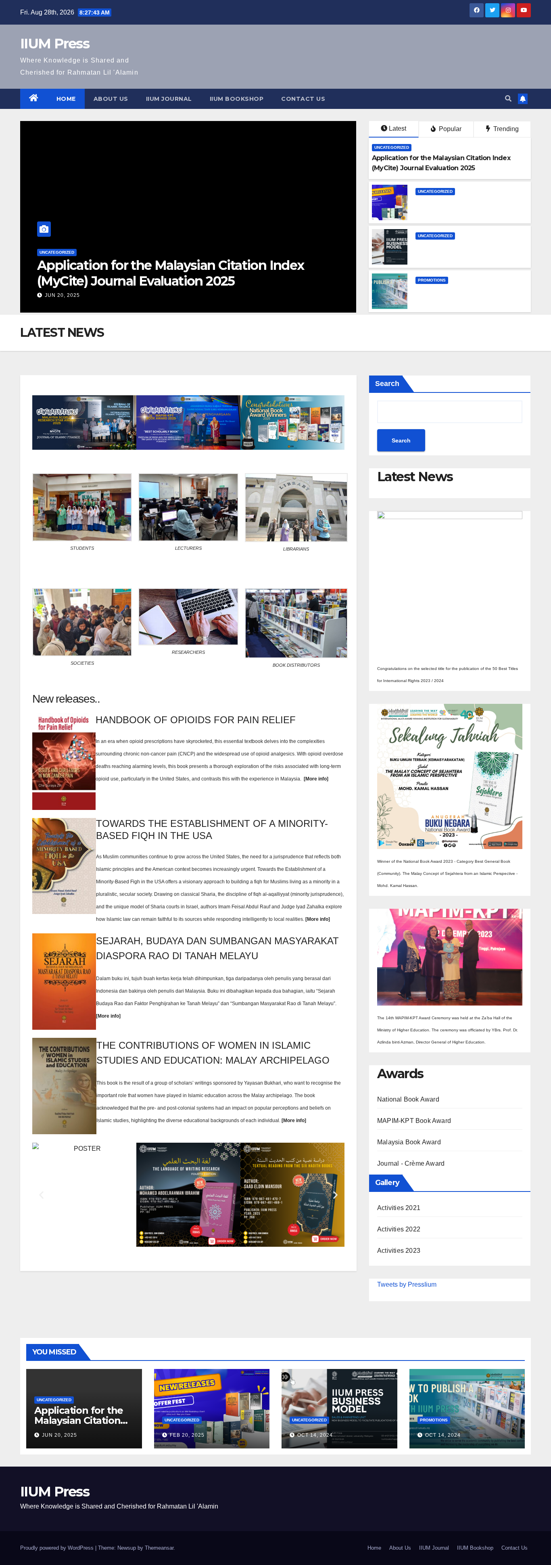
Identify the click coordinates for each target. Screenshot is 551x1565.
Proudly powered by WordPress (57, 1548)
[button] (508, 98)
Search (387, 384)
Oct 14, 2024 (315, 1435)
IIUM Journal (169, 98)
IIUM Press (54, 43)
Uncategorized (57, 283)
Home (66, 98)
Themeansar (159, 1548)
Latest (397, 128)
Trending (505, 128)
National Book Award (408, 1099)
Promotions (432, 280)
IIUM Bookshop (237, 98)
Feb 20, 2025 (62, 295)
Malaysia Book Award (409, 1142)
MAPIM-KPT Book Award (414, 1120)
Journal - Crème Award (411, 1163)
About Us (111, 98)
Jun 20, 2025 (59, 1435)
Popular (449, 128)
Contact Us (303, 98)
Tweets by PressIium (406, 1284)
